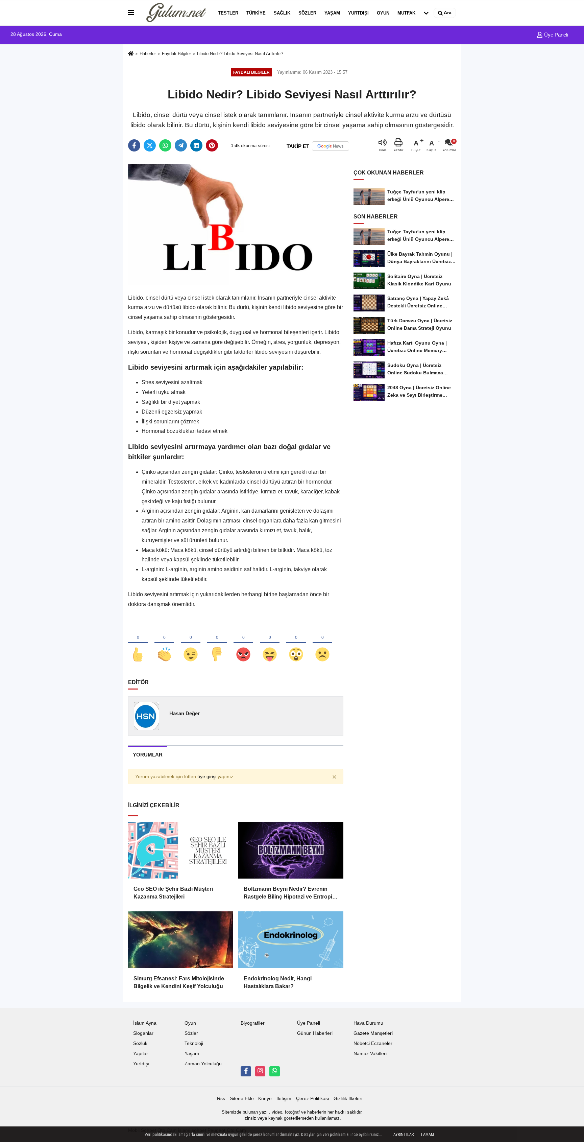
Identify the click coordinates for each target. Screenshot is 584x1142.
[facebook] (134, 145)
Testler (228, 13)
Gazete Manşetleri (373, 1033)
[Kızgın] (243, 643)
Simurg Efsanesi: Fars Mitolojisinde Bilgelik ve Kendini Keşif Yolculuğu (178, 982)
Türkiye (256, 13)
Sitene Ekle (242, 1098)
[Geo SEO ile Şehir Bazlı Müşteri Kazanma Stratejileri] (180, 850)
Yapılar (140, 1053)
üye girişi (206, 776)
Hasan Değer (184, 713)
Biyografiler (253, 1023)
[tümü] (426, 13)
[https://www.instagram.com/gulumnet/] (260, 1071)
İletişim (283, 1098)
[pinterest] (212, 145)
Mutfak (406, 13)
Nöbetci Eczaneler (373, 1043)
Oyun (383, 13)
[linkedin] (196, 145)
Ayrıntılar (403, 1134)
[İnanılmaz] (296, 643)
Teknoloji (194, 1043)
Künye (265, 1098)
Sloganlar (143, 1033)
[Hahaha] (269, 643)
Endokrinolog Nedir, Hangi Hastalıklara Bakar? (278, 982)
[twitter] (150, 145)
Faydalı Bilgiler (176, 53)
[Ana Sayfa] (130, 53)
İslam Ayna (144, 1023)
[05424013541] (274, 1071)
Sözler (307, 13)
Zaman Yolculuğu (203, 1063)
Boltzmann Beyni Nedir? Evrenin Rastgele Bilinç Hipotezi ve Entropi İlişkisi (288, 893)
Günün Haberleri (315, 1033)
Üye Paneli (555, 35)
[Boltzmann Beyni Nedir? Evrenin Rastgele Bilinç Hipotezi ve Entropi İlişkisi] (290, 850)
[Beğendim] (138, 643)
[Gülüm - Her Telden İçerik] (175, 12)
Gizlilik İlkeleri (348, 1098)
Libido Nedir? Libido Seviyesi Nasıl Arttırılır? (240, 53)
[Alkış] (164, 643)
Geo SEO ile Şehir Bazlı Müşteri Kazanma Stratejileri (173, 892)
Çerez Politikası (312, 1098)
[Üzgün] (322, 643)
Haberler (148, 53)
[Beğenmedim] (217, 643)
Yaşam (332, 13)
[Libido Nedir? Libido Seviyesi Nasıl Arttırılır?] (235, 224)
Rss (221, 1098)
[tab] (147, 755)
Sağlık (282, 13)
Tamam (427, 1134)
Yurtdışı (358, 13)
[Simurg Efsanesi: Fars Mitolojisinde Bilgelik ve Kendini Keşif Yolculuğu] (180, 939)
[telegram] (181, 145)
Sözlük (140, 1043)
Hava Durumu (368, 1023)
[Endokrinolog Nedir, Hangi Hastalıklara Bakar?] (290, 939)
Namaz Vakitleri (370, 1053)
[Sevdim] (190, 643)
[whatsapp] (165, 145)
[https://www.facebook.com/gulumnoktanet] (246, 1071)
